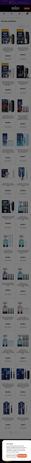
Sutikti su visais (22, 455)
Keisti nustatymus (11, 455)
